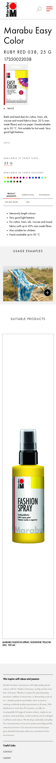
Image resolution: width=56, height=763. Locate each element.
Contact (7, 751)
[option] (28, 283)
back (11, 109)
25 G (8, 163)
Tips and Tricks (11, 202)
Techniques (44, 195)
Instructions (28, 195)
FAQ (28, 202)
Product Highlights (11, 195)
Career (7, 758)
